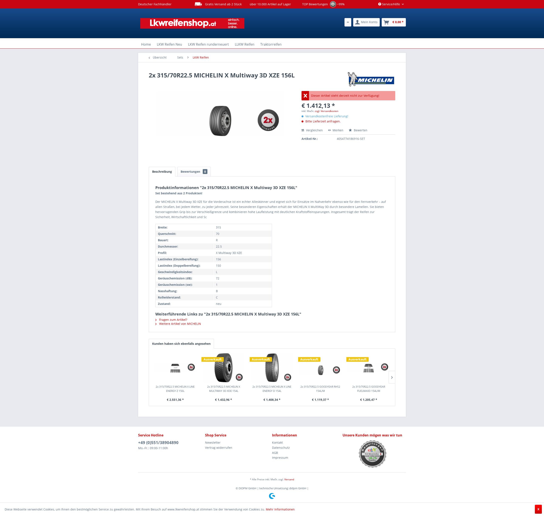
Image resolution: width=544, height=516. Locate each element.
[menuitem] (347, 22)
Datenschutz (281, 448)
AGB (275, 453)
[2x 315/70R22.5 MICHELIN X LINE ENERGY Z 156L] (175, 368)
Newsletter (213, 442)
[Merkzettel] (347, 22)
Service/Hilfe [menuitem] (391, 4)
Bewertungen (193, 172)
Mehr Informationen (280, 509)
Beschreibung (162, 172)
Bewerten (360, 130)
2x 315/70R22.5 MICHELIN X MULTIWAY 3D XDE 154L (223, 389)
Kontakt (277, 442)
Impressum (280, 458)
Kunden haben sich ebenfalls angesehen (181, 344)
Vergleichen (314, 130)
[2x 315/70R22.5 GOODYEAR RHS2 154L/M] (320, 368)
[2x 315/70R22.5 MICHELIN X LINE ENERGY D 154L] (272, 368)
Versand (289, 479)
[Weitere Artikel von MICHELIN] (370, 79)
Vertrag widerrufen (218, 448)
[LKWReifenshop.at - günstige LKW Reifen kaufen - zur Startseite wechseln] (192, 23)
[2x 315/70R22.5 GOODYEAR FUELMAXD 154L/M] (369, 368)
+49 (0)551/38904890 (158, 442)
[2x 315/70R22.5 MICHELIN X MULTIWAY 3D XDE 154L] (224, 368)
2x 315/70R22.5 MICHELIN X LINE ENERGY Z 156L (175, 389)
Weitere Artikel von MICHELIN (179, 324)
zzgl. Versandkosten (326, 111)
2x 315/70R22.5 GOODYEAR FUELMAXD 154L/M (368, 389)
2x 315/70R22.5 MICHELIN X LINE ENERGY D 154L (271, 389)
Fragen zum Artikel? (172, 320)
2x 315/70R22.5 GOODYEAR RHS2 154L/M (320, 389)
